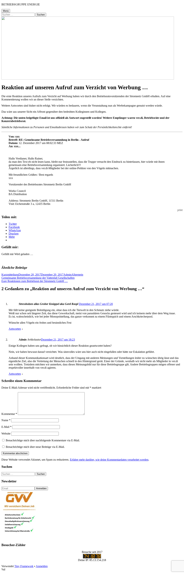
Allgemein (77, 274)
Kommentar (9, 413)
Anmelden (42, 566)
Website (5, 433)
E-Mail (6, 426)
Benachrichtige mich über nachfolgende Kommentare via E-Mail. (43, 440)
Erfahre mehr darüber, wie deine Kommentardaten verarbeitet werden (109, 459)
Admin (67, 274)
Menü (6, 11)
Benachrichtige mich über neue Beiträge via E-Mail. (35, 446)
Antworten (15, 328)
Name (5, 420)
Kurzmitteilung (10, 274)
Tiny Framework (23, 566)
